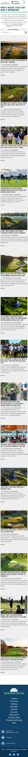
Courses (14, 698)
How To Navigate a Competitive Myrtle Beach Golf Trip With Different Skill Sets (14, 361)
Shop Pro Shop (14, 717)
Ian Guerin (6, 150)
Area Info (14, 712)
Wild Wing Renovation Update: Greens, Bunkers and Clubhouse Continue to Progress (13, 574)
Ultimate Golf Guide (14, 720)
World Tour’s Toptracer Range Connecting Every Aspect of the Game (13, 616)
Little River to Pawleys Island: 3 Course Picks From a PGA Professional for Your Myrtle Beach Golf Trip (14, 318)
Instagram (9, 25)
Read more (2, 75)
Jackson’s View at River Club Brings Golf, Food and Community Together (13, 445)
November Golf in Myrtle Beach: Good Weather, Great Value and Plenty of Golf (13, 105)
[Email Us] (3, 737)
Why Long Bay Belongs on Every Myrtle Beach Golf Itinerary (14, 61)
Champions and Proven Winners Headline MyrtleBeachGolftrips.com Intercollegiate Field (13, 190)
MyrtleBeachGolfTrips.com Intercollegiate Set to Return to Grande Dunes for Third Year (12, 403)
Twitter (21, 24)
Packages (14, 707)
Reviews (14, 709)
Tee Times (14, 701)
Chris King (6, 64)
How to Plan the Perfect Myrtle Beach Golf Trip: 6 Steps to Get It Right (14, 146)
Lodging (14, 704)
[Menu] (24, 3)
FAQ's (14, 723)
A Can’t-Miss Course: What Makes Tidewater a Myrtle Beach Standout (13, 232)
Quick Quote (16, 1)
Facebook (15, 24)
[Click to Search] (25, 32)
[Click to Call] (3, 743)
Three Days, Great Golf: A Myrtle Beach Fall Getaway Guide (14, 530)
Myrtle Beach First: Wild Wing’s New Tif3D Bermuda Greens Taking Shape (13, 274)
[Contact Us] (3, 731)
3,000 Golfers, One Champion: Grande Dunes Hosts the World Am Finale (13, 658)
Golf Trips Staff (7, 109)
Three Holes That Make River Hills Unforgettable (12, 488)
